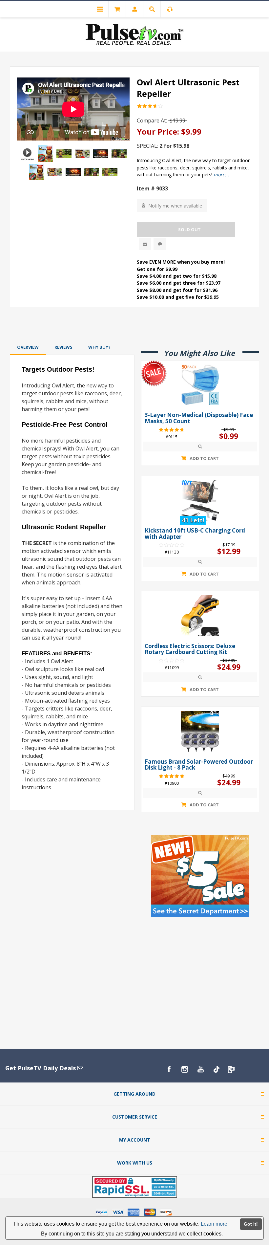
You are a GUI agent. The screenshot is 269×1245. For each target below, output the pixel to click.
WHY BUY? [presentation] (99, 347)
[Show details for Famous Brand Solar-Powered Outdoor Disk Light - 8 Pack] (200, 731)
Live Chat (160, 244)
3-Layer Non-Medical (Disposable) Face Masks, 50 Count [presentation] (199, 418)
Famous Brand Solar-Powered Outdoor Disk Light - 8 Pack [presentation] (199, 765)
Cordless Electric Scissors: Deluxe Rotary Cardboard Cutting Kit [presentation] (190, 649)
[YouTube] (200, 1069)
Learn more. (215, 1224)
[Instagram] (184, 1069)
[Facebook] (169, 1069)
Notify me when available (175, 206)
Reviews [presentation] (63, 347)
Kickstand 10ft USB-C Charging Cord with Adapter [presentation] (195, 534)
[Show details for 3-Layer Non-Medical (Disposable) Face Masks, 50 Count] (200, 384)
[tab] (28, 347)
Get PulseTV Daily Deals (41, 1068)
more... (221, 174)
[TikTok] (216, 1069)
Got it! (251, 1224)
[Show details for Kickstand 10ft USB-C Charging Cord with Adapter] (200, 500)
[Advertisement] (134, 324)
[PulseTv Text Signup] (232, 1069)
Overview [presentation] (28, 347)
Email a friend (145, 244)
